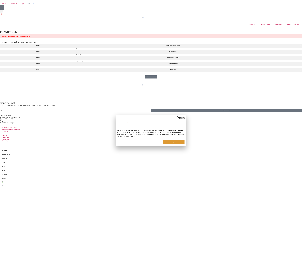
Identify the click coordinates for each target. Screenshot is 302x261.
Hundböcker (278, 24)
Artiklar (289, 24)
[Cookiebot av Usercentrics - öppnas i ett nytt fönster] (178, 117)
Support (4, 3)
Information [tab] (151, 122)
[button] (1, 11)
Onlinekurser (251, 24)
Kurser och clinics (265, 24)
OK (173, 142)
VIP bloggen (13, 3)
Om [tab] (175, 122)
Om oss (296, 24)
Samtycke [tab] (127, 122)
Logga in (22, 3)
